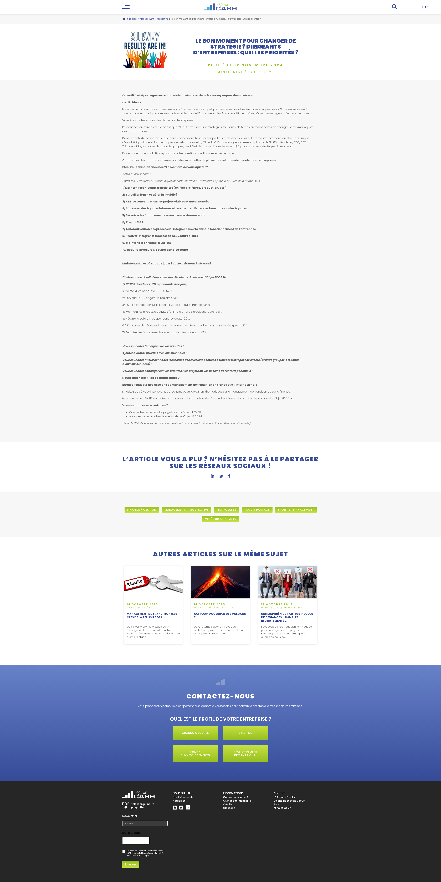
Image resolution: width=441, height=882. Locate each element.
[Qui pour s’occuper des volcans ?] (220, 605)
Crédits (227, 804)
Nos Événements (183, 797)
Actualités (179, 800)
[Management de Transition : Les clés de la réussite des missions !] (153, 605)
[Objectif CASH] (220, 7)
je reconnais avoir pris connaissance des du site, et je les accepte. (146, 853)
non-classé (226, 510)
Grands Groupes (195, 733)
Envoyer (131, 864)
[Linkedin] (188, 807)
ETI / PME (245, 733)
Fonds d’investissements (195, 753)
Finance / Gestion (141, 510)
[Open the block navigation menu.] (126, 7)
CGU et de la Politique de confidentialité (145, 853)
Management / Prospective (154, 18)
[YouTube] (175, 808)
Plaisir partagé (257, 510)
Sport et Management (296, 510)
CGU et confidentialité (237, 800)
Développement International (246, 753)
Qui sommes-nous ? (235, 797)
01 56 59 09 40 (282, 808)
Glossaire (229, 808)
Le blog (133, 18)
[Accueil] (124, 19)
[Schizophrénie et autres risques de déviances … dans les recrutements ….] (287, 605)
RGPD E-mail (131, 832)
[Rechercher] (394, 6)
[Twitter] (181, 807)
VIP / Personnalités (220, 519)
